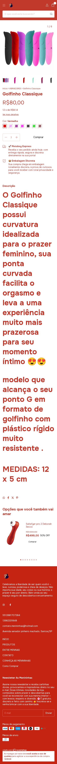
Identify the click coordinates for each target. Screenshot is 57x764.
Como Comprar (10, 666)
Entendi (8, 759)
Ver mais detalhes (11, 114)
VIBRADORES (15, 88)
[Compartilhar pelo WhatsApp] (4, 497)
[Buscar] (51, 14)
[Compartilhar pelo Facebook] (8, 497)
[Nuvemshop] (15, 751)
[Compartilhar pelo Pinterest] (17, 497)
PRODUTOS (9, 644)
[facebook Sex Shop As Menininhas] (10, 604)
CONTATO (8, 655)
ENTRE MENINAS (11, 650)
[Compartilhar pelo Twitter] (13, 497)
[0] (52, 5)
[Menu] (4, 5)
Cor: (10, 121)
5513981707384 (11, 615)
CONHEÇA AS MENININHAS (17, 660)
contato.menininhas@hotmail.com (20, 626)
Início (5, 88)
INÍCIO (6, 639)
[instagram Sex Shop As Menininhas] (4, 604)
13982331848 (10, 620)
